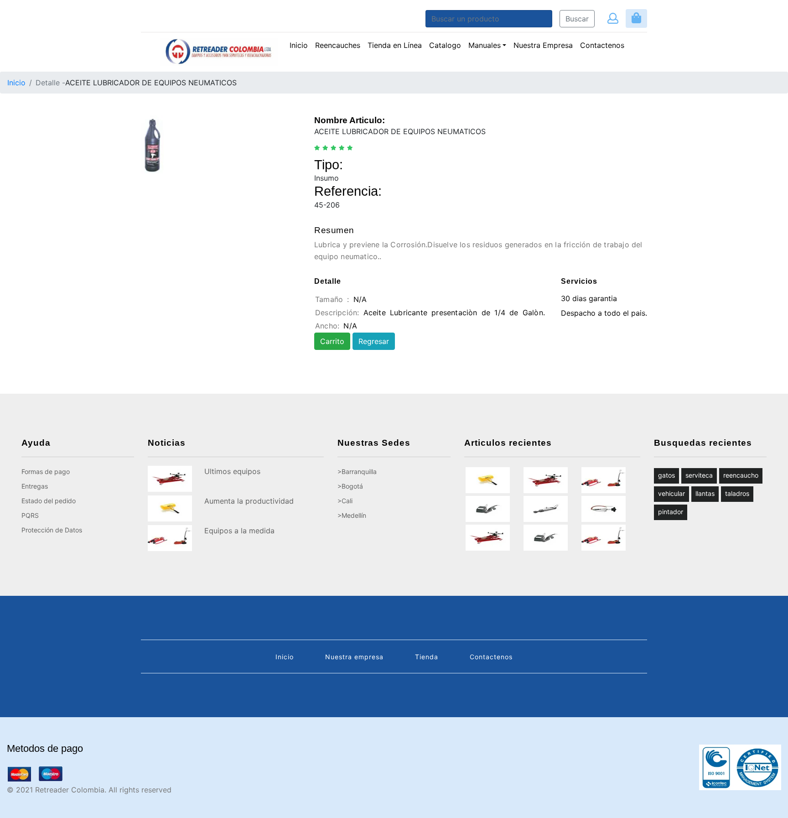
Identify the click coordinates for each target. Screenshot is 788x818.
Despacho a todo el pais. (604, 313)
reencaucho (740, 475)
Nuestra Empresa (543, 45)
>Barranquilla (357, 471)
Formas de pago (45, 471)
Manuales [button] (484, 45)
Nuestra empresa (354, 657)
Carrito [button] (332, 341)
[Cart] (636, 18)
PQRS (30, 515)
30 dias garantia (589, 298)
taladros (737, 493)
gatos (666, 475)
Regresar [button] (373, 341)
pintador (670, 512)
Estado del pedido (48, 501)
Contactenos (602, 45)
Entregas (34, 486)
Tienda (426, 657)
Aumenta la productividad (249, 500)
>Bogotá (350, 486)
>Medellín (351, 515)
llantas (705, 493)
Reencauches (339, 45)
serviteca (699, 475)
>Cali (345, 501)
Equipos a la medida (239, 530)
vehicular (671, 493)
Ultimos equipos (232, 471)
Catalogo (445, 45)
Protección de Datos (51, 530)
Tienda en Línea (395, 45)
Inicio (299, 45)
